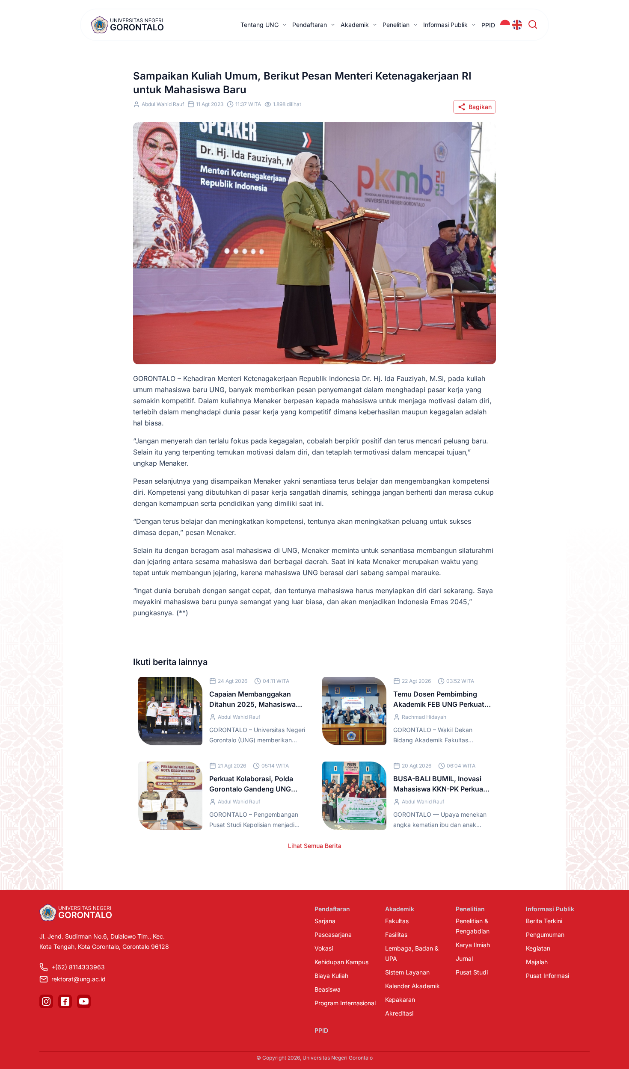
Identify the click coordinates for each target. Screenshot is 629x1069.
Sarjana (324, 920)
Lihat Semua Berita (314, 845)
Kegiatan (538, 948)
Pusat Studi (472, 972)
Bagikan (480, 106)
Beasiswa (327, 989)
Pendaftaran (309, 24)
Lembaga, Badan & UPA (412, 953)
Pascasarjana (333, 934)
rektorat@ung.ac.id (78, 979)
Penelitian (396, 24)
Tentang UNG (259, 24)
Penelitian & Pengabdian (473, 926)
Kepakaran (400, 999)
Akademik (355, 24)
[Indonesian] (505, 25)
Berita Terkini (544, 920)
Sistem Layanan (407, 972)
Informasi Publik (445, 24)
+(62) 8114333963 (78, 967)
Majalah (537, 962)
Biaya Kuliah (331, 975)
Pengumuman (545, 934)
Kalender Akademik (412, 985)
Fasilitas (396, 934)
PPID (488, 25)
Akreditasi (399, 1013)
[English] (517, 25)
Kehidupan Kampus (341, 962)
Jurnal (464, 958)
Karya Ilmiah (473, 944)
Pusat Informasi (547, 975)
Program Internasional (345, 1003)
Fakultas (397, 920)
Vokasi (323, 948)
